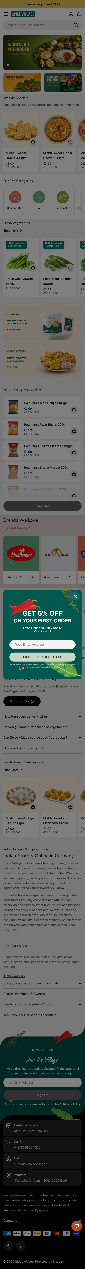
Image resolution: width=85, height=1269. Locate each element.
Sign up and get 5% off (42, 657)
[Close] (75, 596)
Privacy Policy (53, 667)
